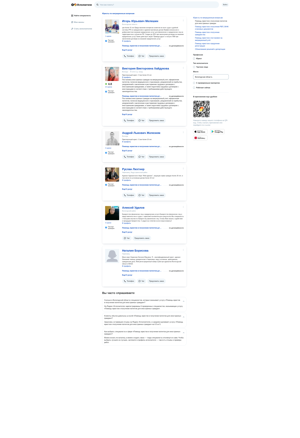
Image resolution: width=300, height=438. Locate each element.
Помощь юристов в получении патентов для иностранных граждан (142, 46)
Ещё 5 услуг (127, 50)
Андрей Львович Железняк (141, 132)
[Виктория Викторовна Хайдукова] (112, 74)
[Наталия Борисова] (112, 256)
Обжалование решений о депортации (210, 49)
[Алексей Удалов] (112, 213)
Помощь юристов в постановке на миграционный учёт (208, 39)
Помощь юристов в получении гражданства (207, 33)
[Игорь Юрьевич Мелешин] (112, 26)
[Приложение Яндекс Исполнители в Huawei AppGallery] (200, 137)
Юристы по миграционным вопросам (208, 18)
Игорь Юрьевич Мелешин (140, 21)
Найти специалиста (82, 16)
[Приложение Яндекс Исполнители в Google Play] (217, 131)
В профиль (126, 41)
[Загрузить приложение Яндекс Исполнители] (211, 109)
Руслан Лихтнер (133, 169)
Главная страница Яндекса (72, 4)
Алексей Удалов (133, 207)
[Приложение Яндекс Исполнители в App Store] (200, 131)
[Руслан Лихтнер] (112, 175)
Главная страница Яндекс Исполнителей (81, 4)
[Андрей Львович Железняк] (112, 138)
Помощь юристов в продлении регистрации (207, 44)
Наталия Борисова (135, 250)
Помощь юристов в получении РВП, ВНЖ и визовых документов (212, 28)
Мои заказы (79, 22)
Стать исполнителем (83, 29)
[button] (129, 56)
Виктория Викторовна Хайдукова (145, 68)
